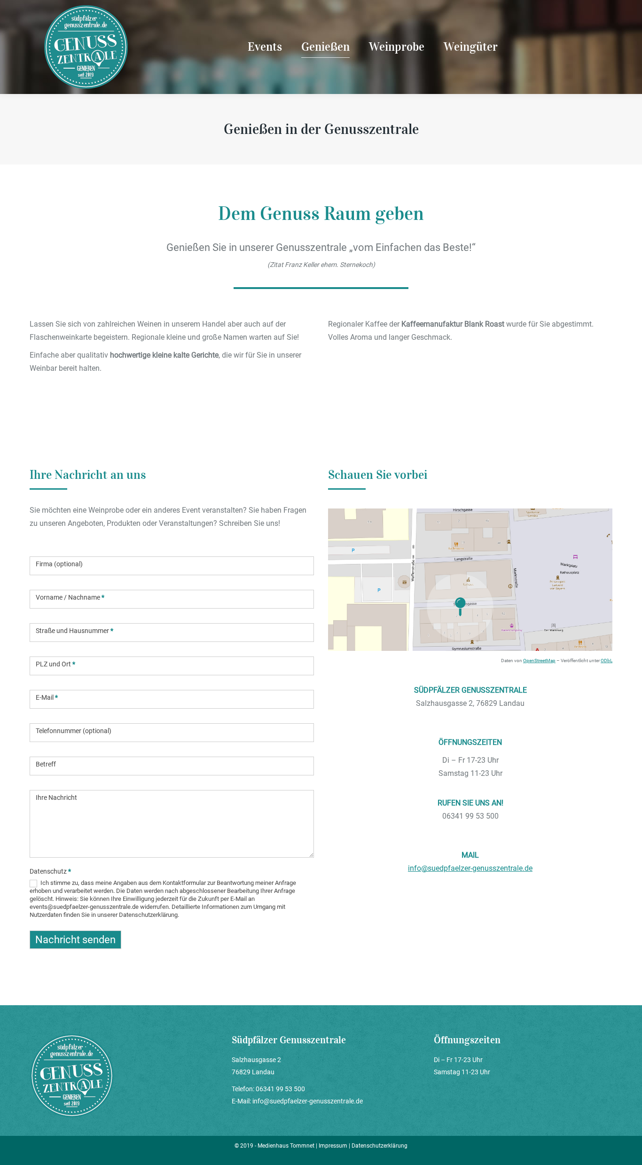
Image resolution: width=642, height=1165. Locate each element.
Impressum (333, 1145)
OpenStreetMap (539, 660)
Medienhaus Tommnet (287, 1145)
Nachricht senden (75, 940)
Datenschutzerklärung (379, 1145)
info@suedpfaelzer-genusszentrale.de (470, 868)
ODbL (606, 660)
